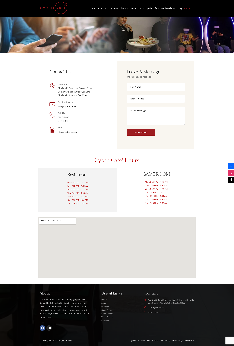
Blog (180, 8)
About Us (102, 8)
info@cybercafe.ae (67, 106)
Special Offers (152, 8)
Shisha (123, 8)
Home (92, 8)
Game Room (136, 8)
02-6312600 (63, 117)
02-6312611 (63, 120)
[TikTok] (231, 180)
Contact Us (189, 8)
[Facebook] (42, 328)
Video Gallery (107, 317)
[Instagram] (49, 328)
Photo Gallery (107, 313)
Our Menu (113, 8)
